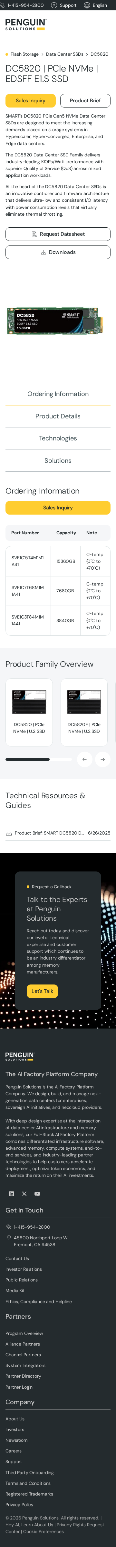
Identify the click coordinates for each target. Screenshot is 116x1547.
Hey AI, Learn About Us (29, 1525)
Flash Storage (25, 54)
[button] (100, 5)
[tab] (58, 394)
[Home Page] (26, 24)
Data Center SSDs (64, 54)
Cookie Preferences (43, 1531)
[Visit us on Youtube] (37, 1194)
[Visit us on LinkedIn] (11, 1194)
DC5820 (99, 54)
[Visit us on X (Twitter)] (24, 1194)
